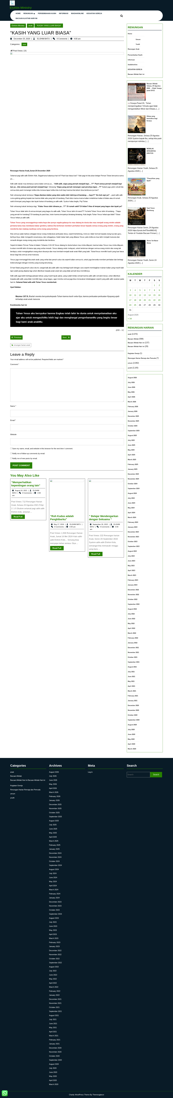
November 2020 (133, 710)
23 (159, 300)
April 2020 (131, 744)
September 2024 (133, 488)
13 (145, 295)
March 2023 (132, 575)
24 (130, 305)
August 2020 (132, 725)
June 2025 (131, 445)
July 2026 (131, 382)
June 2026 (131, 387)
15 (154, 295)
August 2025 (132, 435)
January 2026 (132, 411)
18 (135, 300)
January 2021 (132, 701)
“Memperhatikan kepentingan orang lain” (25, 484)
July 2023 (131, 556)
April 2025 (131, 455)
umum (130, 363)
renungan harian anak (22, 345)
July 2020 (131, 729)
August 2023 (132, 551)
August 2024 (132, 493)
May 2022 (131, 623)
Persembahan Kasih (47, 13)
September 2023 (133, 546)
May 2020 (131, 739)
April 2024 (131, 512)
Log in (90, 772)
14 (150, 295)
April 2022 (131, 628)
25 (135, 305)
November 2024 (133, 479)
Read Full (19, 517)
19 (140, 300)
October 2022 (132, 599)
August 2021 (132, 667)
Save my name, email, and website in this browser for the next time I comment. (42, 449)
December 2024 (133, 474)
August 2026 (132, 378)
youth (130, 368)
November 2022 (133, 594)
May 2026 (131, 392)
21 (150, 300)
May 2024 (131, 508)
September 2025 (133, 431)
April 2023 (131, 570)
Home (18, 13)
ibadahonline (77, 13)
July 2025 (131, 440)
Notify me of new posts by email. (24, 458)
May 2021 (131, 681)
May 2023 (131, 566)
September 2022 (133, 604)
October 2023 (132, 541)
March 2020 (132, 749)
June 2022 (131, 619)
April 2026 (131, 397)
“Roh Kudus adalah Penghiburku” (62, 518)
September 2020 (133, 720)
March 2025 (132, 459)
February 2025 (133, 464)
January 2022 (132, 643)
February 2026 (133, 406)
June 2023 (131, 561)
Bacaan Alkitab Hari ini (26, 18)
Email (13, 420)
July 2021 (131, 672)
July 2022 (131, 614)
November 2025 (133, 421)
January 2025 (132, 469)
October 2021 (132, 657)
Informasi (63, 13)
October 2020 (132, 715)
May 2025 (131, 450)
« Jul (130, 319)
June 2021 (131, 676)
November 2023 (133, 537)
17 (130, 300)
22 (154, 300)
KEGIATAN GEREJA (94, 13)
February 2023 (133, 580)
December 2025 (133, 416)
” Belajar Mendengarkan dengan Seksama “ (103, 518)
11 (135, 295)
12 (140, 295)
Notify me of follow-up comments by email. (28, 453)
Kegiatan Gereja (133, 353)
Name (13, 406)
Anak (137, 49)
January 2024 (132, 527)
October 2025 (132, 426)
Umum (138, 39)
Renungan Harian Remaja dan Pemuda (142, 358)
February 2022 (133, 638)
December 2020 (133, 705)
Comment (14, 364)
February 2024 (133, 522)
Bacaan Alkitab (133, 339)
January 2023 (132, 585)
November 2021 (133, 652)
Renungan (28, 13)
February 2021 (133, 696)
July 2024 (131, 498)
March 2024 (132, 517)
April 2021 (131, 686)
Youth (138, 44)
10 (130, 295)
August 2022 (132, 609)
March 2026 (132, 402)
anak (30, 26)
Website (13, 434)
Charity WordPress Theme (79, 1095)
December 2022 (133, 590)
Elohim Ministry (21, 7)
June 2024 (131, 503)
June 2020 (131, 734)
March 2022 (132, 633)
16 (159, 295)
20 (145, 300)
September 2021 (133, 662)
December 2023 (133, 532)
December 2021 (133, 647)
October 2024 (132, 484)
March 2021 (132, 691)
